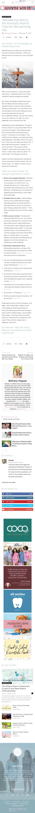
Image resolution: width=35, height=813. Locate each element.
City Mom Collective (20, 811)
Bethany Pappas (10, 33)
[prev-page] (3, 450)
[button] (3, 2)
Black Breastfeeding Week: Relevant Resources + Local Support (21, 426)
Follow (29, 497)
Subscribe (29, 509)
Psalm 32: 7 (23, 265)
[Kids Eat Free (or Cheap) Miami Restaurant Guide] (6, 716)
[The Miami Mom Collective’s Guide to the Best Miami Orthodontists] (17, 676)
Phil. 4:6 (12, 281)
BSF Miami (19, 401)
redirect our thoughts (24, 253)
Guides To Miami (6, 683)
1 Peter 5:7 (17, 270)
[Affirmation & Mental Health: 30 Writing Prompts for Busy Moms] (6, 444)
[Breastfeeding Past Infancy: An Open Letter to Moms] (6, 435)
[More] (27, 37)
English (23, 1)
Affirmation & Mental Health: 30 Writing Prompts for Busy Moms (22, 444)
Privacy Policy (25, 802)
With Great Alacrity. (11, 407)
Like (31, 494)
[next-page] (6, 450)
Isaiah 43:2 (16, 298)
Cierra (4, 693)
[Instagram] (12, 795)
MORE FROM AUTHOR (11, 419)
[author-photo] (17, 378)
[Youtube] (27, 795)
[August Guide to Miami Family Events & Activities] (6, 725)
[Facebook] (7, 795)
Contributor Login (23, 804)
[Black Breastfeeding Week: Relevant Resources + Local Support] (6, 426)
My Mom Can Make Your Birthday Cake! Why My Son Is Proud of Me (25, 357)
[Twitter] (22, 795)
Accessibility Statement (17, 805)
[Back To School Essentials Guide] (6, 708)
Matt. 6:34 (7, 289)
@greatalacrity (20, 409)
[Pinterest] (17, 795)
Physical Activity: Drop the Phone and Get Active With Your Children (9, 357)
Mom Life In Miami (6, 16)
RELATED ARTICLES (10, 417)
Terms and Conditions (11, 804)
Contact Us (7, 802)
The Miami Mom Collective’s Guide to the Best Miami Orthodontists (16, 688)
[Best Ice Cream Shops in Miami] (6, 734)
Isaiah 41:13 (26, 292)
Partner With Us (16, 802)
